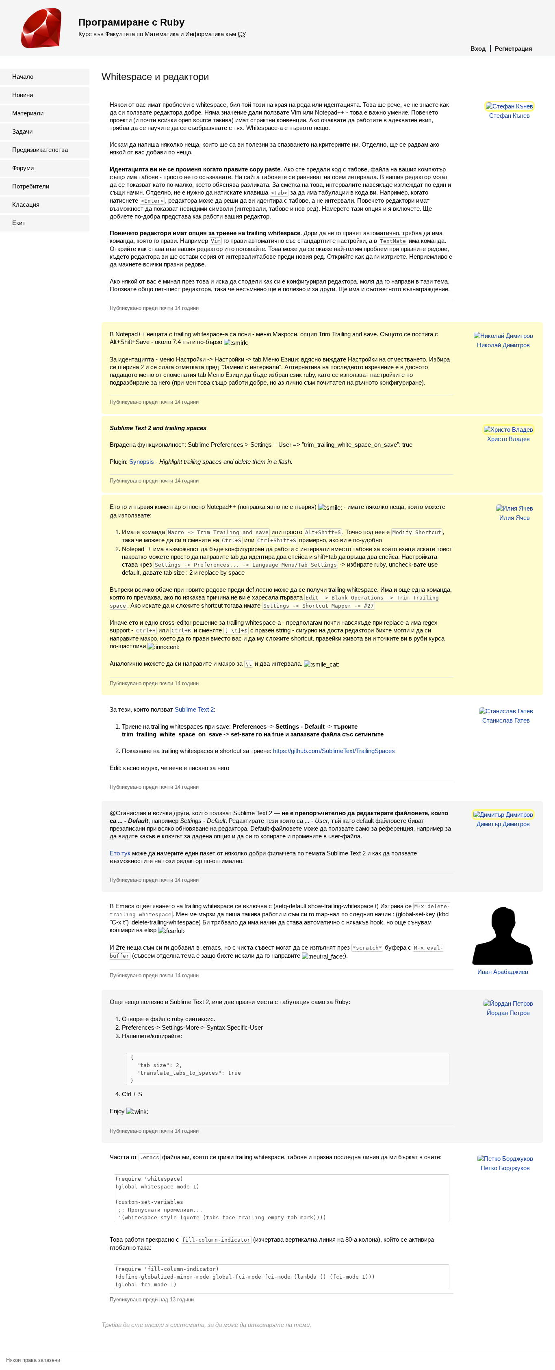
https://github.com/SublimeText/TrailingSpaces (334, 750)
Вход (478, 48)
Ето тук (120, 853)
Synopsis (141, 461)
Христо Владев (508, 438)
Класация (25, 204)
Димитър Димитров (503, 823)
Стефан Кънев (509, 115)
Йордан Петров (508, 1012)
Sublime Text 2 (194, 709)
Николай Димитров (503, 345)
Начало (22, 76)
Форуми (23, 167)
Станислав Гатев (506, 720)
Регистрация (513, 48)
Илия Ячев (514, 517)
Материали (27, 113)
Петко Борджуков (505, 1167)
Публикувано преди (154, 308)
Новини (22, 94)
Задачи (22, 131)
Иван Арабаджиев (502, 971)
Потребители (30, 186)
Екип (19, 222)
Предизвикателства (40, 149)
